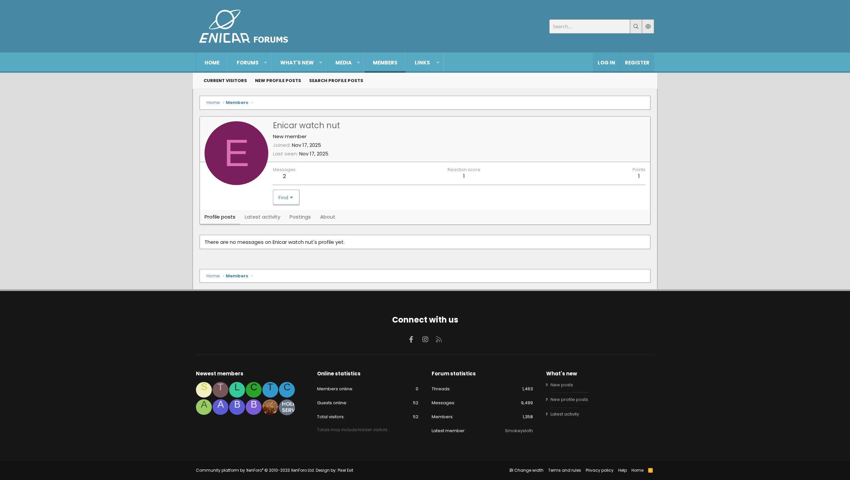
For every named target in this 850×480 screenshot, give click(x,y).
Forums (248, 62)
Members (385, 62)
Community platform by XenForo (255, 470)
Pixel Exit (345, 470)
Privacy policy (600, 470)
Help (622, 470)
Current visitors (225, 80)
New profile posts (278, 80)
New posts (562, 385)
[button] (265, 62)
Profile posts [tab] (220, 216)
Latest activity (565, 414)
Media (343, 62)
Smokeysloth (519, 431)
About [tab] (327, 216)
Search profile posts (336, 80)
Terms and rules (564, 470)
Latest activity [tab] (262, 216)
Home (212, 62)
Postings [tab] (300, 216)
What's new (297, 62)
